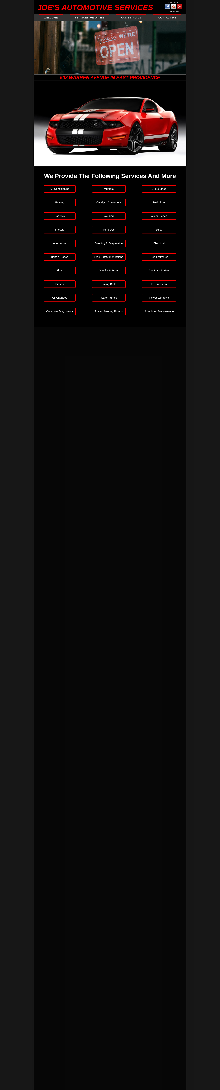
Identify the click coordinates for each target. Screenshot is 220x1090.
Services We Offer (89, 17)
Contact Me (167, 17)
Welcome (51, 17)
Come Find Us (131, 17)
